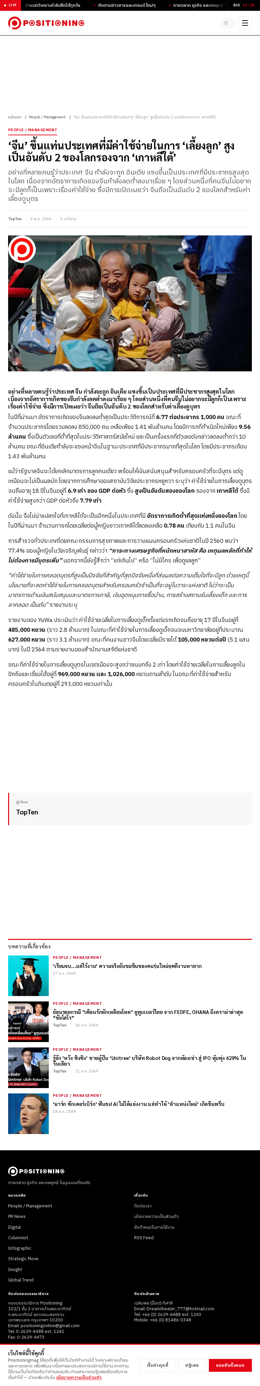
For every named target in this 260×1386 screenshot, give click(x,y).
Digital (14, 1227)
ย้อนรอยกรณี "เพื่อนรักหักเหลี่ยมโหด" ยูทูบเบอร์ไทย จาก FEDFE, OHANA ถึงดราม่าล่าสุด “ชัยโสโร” (148, 1015)
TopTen (15, 219)
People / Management (47, 117)
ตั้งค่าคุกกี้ (158, 1365)
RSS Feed (144, 1238)
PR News (17, 1216)
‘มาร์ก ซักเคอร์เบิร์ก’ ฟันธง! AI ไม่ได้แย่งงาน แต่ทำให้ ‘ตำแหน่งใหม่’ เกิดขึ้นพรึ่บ (138, 1104)
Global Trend (21, 1280)
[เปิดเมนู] (245, 23)
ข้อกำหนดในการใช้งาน (154, 1227)
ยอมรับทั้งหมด (230, 1365)
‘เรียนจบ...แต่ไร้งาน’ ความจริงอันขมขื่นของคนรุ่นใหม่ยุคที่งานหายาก (127, 966)
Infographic (19, 1248)
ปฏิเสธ (192, 1365)
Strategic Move (23, 1259)
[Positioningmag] (46, 23)
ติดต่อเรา (143, 1206)
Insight (15, 1269)
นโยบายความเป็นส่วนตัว (156, 1216)
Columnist (18, 1238)
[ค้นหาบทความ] (228, 23)
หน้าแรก (14, 117)
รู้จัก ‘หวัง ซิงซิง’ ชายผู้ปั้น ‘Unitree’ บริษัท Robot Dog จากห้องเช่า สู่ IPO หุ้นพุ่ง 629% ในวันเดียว (149, 1061)
